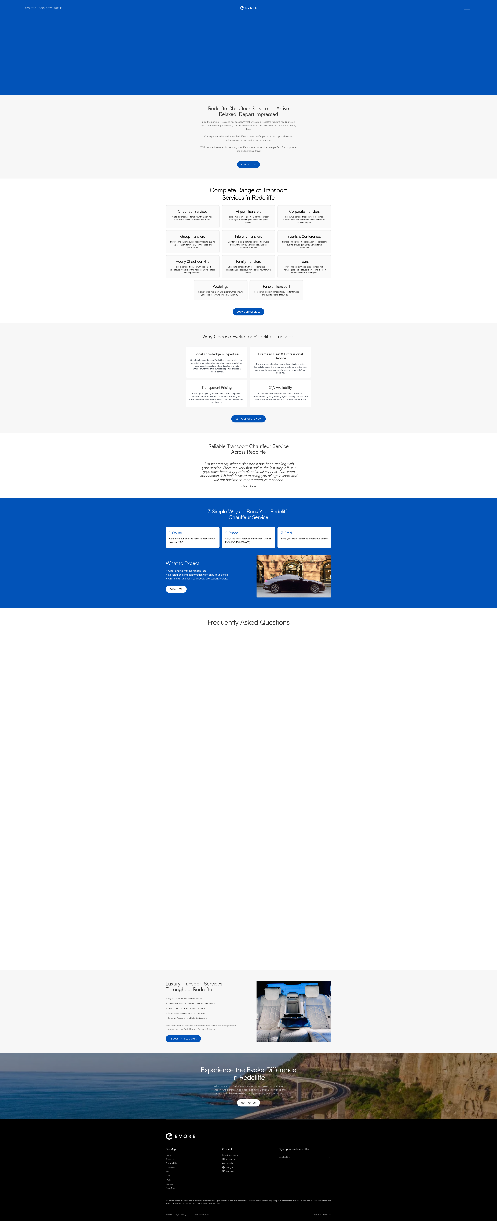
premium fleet (216, 759)
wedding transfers (231, 844)
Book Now (170, 1188)
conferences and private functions (232, 847)
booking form (192, 538)
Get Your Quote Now (248, 419)
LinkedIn (227, 1163)
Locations (170, 1167)
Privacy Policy (316, 1214)
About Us (170, 1159)
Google (227, 1167)
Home (168, 1155)
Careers (169, 1184)
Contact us (248, 164)
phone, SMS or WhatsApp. (217, 685)
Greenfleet (266, 899)
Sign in (58, 8)
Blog (168, 1175)
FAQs (168, 1180)
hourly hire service (215, 870)
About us (30, 8)
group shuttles (249, 844)
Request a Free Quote (183, 1038)
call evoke (260, 72)
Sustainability (171, 1163)
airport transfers (238, 733)
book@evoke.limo (318, 538)
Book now (45, 8)
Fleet (168, 1171)
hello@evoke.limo (230, 1155)
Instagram (228, 1159)
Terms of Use (327, 1214)
